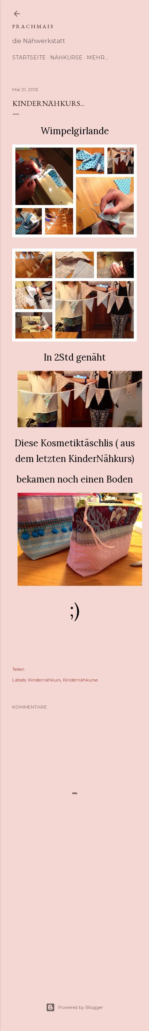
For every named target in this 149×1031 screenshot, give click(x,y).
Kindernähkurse (80, 680)
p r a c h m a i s (32, 26)
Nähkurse (66, 57)
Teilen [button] (18, 669)
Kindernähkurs (44, 680)
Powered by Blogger (80, 1007)
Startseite (29, 57)
